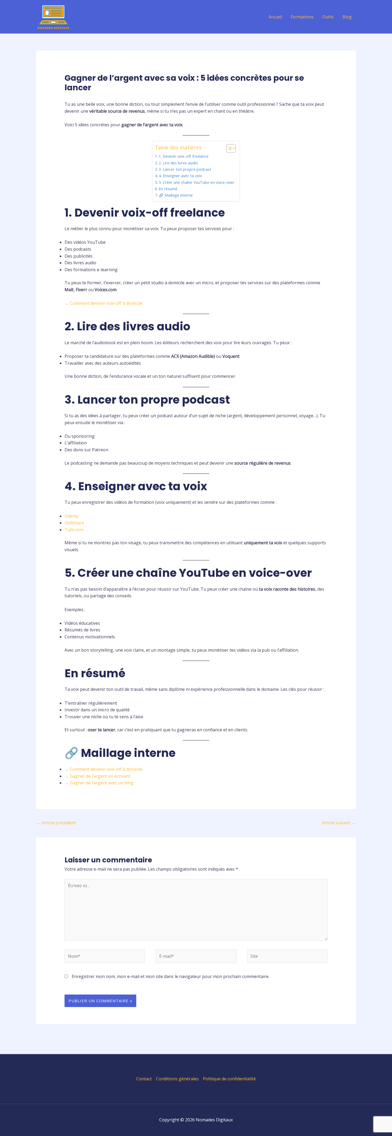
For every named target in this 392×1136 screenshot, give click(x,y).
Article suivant (338, 823)
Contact (144, 1079)
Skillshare (74, 523)
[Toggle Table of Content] (228, 148)
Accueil (275, 17)
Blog (347, 17)
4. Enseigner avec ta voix (180, 175)
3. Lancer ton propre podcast (185, 169)
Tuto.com (74, 530)
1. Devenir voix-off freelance (184, 156)
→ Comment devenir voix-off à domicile (103, 303)
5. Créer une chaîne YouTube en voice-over (196, 182)
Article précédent (56, 823)
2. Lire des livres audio (178, 162)
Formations (302, 17)
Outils (328, 17)
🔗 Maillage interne (176, 195)
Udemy (71, 516)
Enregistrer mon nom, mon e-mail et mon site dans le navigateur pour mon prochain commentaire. (170, 976)
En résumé (168, 188)
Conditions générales (177, 1079)
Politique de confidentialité (229, 1079)
